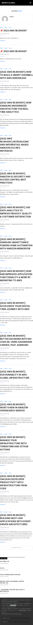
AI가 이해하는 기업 (4, 561)
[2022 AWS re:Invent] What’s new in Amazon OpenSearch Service (14, 407)
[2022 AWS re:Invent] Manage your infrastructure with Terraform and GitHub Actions (14, 443)
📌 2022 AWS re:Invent (13, 51)
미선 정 (11, 16)
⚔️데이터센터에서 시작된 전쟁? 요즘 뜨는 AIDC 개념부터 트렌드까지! (12, 590)
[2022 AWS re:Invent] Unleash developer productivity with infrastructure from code (13, 482)
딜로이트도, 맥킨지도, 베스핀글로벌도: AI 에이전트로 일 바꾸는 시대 (12, 582)
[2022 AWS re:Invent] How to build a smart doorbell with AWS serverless (16, 75)
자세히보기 (2, 40)
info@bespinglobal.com (12, 610)
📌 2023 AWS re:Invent (13, 30)
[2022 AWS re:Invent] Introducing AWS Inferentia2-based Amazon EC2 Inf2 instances (14, 144)
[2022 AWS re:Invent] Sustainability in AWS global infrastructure (14, 374)
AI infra (2, 568)
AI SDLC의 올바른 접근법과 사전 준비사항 (10, 574)
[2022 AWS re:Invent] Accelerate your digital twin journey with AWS (15, 306)
